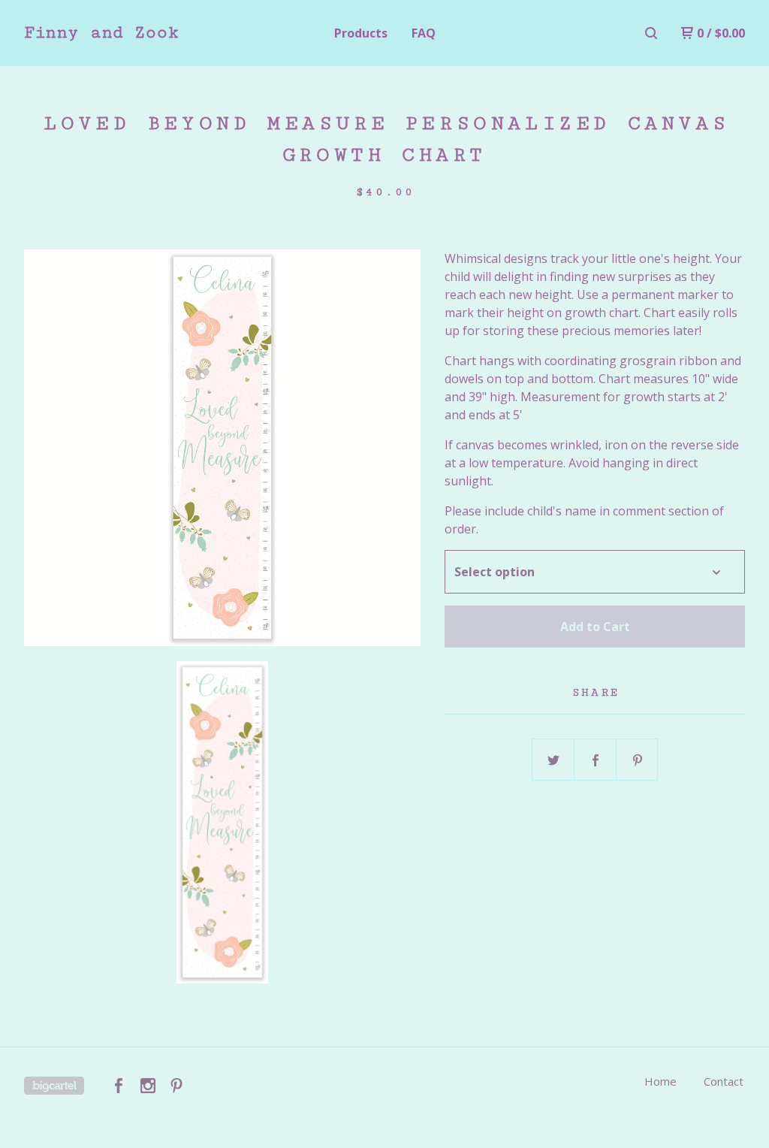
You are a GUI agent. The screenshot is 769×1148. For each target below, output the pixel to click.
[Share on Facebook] (595, 760)
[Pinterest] (176, 1085)
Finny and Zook (101, 33)
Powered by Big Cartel (54, 1086)
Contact (723, 1081)
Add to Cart (595, 626)
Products (361, 33)
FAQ (424, 33)
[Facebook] (118, 1085)
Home (660, 1081)
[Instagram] (147, 1085)
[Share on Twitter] (553, 760)
